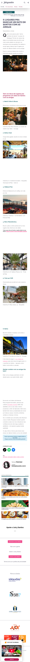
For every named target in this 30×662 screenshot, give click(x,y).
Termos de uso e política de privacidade (15, 561)
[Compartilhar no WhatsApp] (9, 450)
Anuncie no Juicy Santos (15, 541)
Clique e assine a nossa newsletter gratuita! (16, 231)
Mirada (15, 6)
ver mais (27, 475)
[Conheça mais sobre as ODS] (15, 638)
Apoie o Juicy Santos (15, 556)
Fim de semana (9, 6)
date (14, 457)
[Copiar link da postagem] (4, 450)
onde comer (20, 457)
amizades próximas (12, 404)
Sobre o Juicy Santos (15, 551)
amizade (10, 457)
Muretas (20, 6)
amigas (5, 457)
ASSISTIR (12, 659)
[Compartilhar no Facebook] (13, 450)
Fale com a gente (15, 546)
